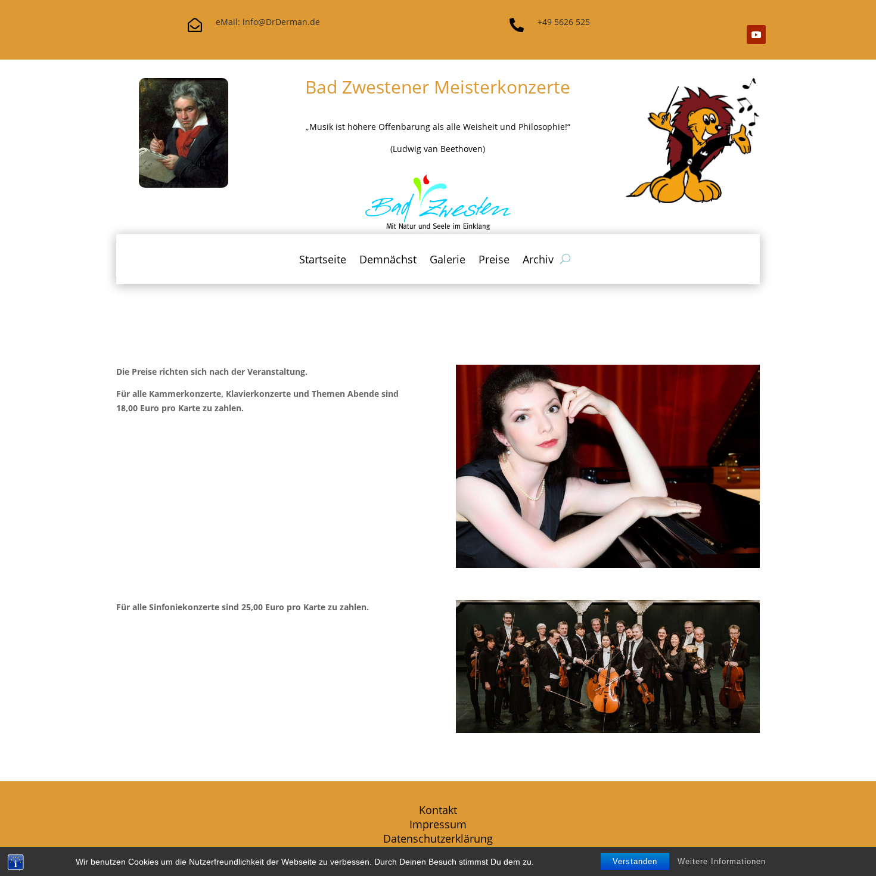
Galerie (447, 260)
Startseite (322, 260)
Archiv (538, 260)
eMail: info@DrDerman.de (268, 21)
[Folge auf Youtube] (756, 34)
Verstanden (635, 861)
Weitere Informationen (722, 861)
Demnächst (388, 260)
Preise (494, 260)
